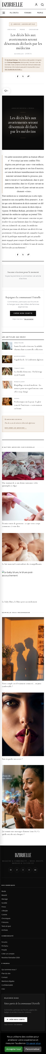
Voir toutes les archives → (13, 69)
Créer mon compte (23, 313)
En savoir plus (33, 1043)
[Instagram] (23, 869)
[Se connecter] (36, 4)
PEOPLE (40, 13)
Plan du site (6, 973)
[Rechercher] (42, 4)
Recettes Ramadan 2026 (11, 957)
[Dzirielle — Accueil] (23, 855)
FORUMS (27, 13)
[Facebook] (17, 76)
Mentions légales (8, 981)
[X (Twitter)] (16, 869)
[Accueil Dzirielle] (12, 4)
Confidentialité (7, 985)
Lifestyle (5, 911)
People (4, 950)
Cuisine (4, 914)
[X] (23, 76)
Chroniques (6, 918)
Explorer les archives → (16, 428)
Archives (12, 29)
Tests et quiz (6, 926)
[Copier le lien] (28, 76)
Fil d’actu (5, 946)
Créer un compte (8, 954)
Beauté (4, 895)
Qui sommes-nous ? (9, 969)
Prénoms (5, 922)
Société (4, 903)
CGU (3, 989)
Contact (5, 977)
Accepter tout (13, 1049)
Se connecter (28, 319)
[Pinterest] (29, 869)
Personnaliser (32, 1049)
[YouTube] (35, 869)
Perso (22, 29)
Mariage (5, 899)
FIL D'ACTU (14, 13)
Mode (4, 891)
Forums (4, 942)
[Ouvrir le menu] (4, 13)
